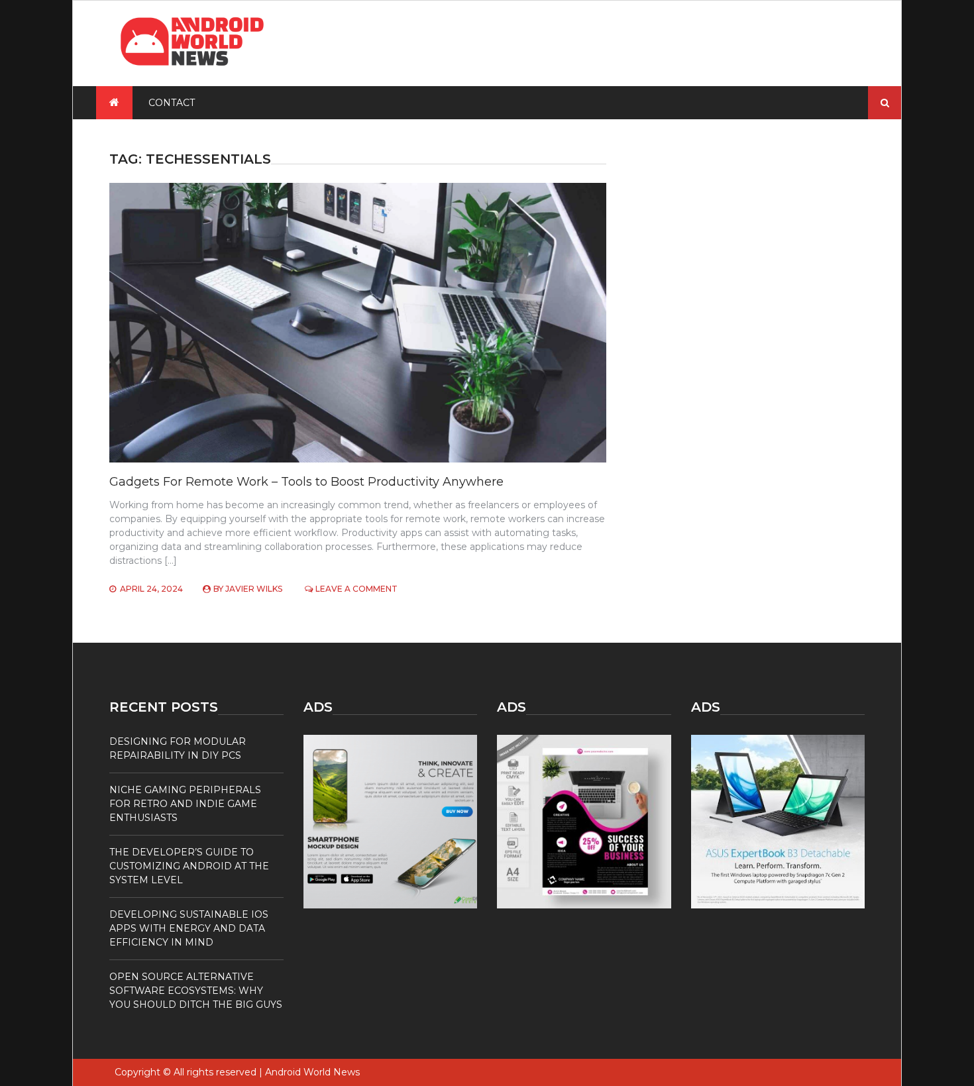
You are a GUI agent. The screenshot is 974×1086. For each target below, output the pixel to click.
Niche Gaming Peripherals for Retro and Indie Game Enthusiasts (185, 804)
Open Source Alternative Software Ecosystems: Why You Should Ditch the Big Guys (195, 990)
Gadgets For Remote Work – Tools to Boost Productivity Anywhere (306, 481)
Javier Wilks (253, 589)
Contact (171, 103)
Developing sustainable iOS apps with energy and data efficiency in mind (188, 928)
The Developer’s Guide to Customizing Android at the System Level (189, 866)
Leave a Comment (356, 589)
